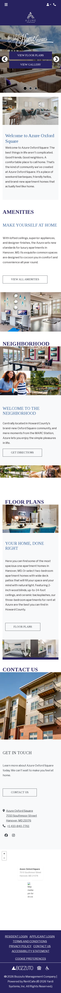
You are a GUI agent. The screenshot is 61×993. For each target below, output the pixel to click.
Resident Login (16, 936)
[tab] (25, 88)
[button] (49, 4)
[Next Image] (56, 59)
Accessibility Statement (30, 951)
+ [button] (4, 853)
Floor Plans (23, 626)
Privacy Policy (20, 946)
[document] (30, 889)
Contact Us (19, 792)
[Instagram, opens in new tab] (13, 835)
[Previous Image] (4, 59)
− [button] (4, 858)
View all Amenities (25, 279)
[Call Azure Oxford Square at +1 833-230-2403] (55, 4)
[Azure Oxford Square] (31, 889)
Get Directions (22, 452)
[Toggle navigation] (6, 4)
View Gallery (30, 64)
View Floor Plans (30, 55)
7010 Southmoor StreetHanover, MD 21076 (30, 874)
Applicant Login (42, 936)
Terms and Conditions (30, 941)
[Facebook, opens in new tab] (6, 835)
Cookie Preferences (30, 958)
